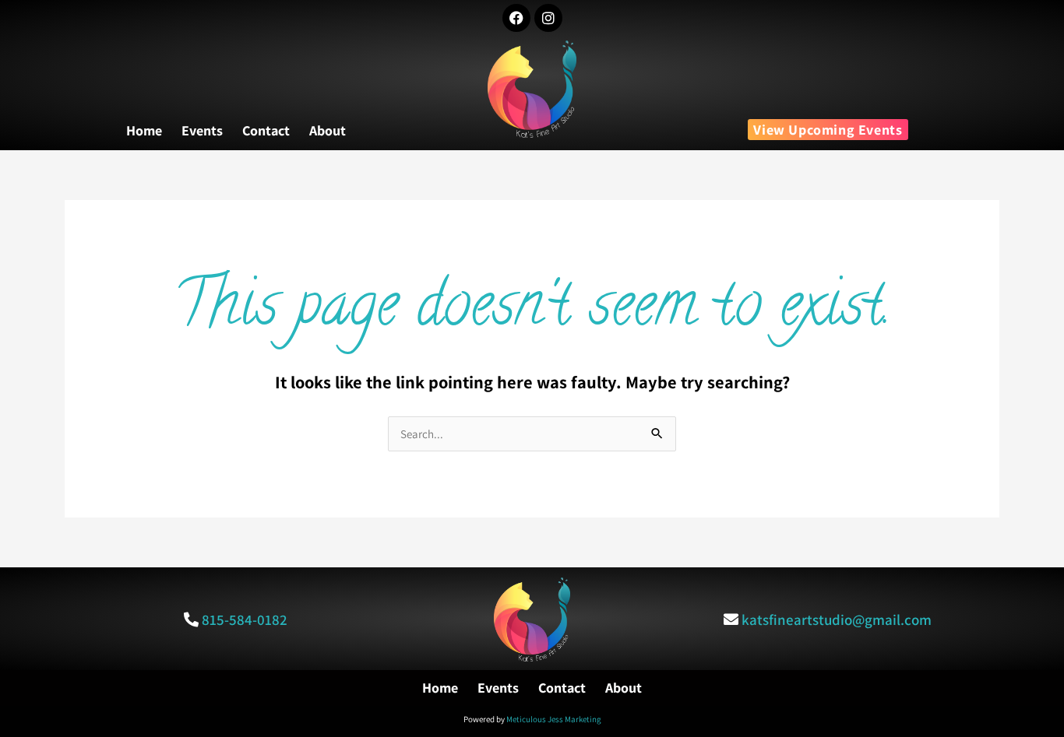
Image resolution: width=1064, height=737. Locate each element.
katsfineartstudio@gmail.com (837, 619)
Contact (266, 131)
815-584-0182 (244, 619)
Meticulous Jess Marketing (553, 719)
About (327, 131)
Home (144, 131)
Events (202, 131)
